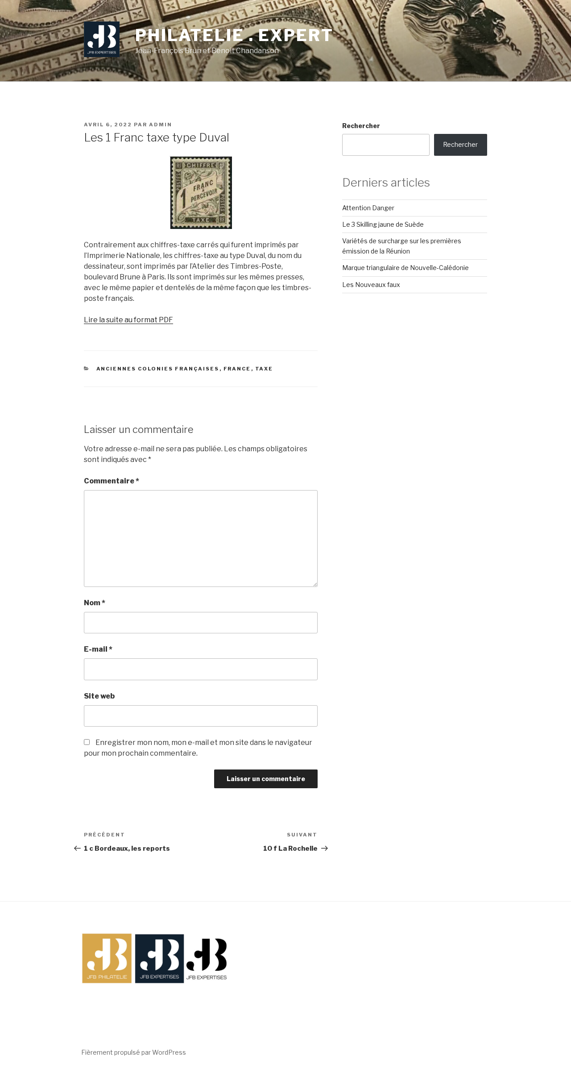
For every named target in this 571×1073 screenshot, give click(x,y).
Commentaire (111, 481)
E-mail (98, 649)
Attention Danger (368, 208)
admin (160, 124)
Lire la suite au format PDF (128, 320)
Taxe (264, 369)
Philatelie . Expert (234, 35)
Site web (99, 696)
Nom (94, 603)
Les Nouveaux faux (371, 284)
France (237, 369)
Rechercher (361, 125)
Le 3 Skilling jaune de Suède (383, 224)
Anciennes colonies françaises (157, 369)
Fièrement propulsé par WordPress (133, 1052)
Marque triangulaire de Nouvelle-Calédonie (405, 267)
